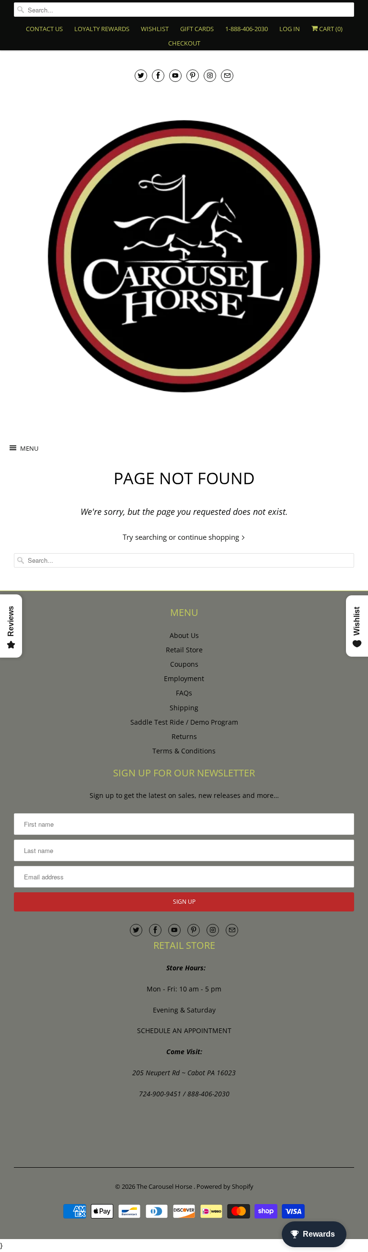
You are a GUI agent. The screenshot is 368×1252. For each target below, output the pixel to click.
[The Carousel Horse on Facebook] (158, 75)
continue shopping (209, 537)
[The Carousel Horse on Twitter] (141, 75)
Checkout (184, 43)
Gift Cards (197, 28)
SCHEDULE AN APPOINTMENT (184, 1030)
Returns (184, 736)
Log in (289, 28)
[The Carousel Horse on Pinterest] (192, 75)
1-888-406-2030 (246, 28)
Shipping (184, 707)
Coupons (184, 664)
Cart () (330, 28)
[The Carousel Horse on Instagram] (210, 75)
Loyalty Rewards (101, 28)
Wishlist (155, 28)
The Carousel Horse (165, 1186)
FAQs (184, 692)
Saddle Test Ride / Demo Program (184, 722)
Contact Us (44, 28)
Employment (184, 678)
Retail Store (184, 649)
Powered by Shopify (224, 1186)
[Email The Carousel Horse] (227, 75)
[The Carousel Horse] (184, 256)
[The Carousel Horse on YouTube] (175, 75)
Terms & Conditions (184, 750)
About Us (184, 635)
